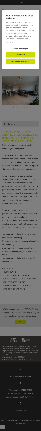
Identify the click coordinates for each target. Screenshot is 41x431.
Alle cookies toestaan (20, 61)
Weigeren (20, 55)
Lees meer (9, 42)
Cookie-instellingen (20, 48)
